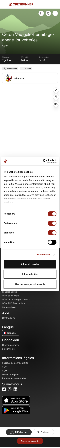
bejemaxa (19, 78)
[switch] (52, 223)
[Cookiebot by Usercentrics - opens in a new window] (43, 161)
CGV (4, 366)
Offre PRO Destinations (13, 303)
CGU (4, 370)
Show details (43, 254)
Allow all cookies (30, 264)
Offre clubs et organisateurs (16, 299)
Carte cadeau (9, 307)
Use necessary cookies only (30, 284)
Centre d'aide (8, 318)
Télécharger (21, 432)
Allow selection (30, 274)
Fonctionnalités (9, 291)
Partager (45, 432)
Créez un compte (30, 441)
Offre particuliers (10, 295)
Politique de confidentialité (15, 363)
